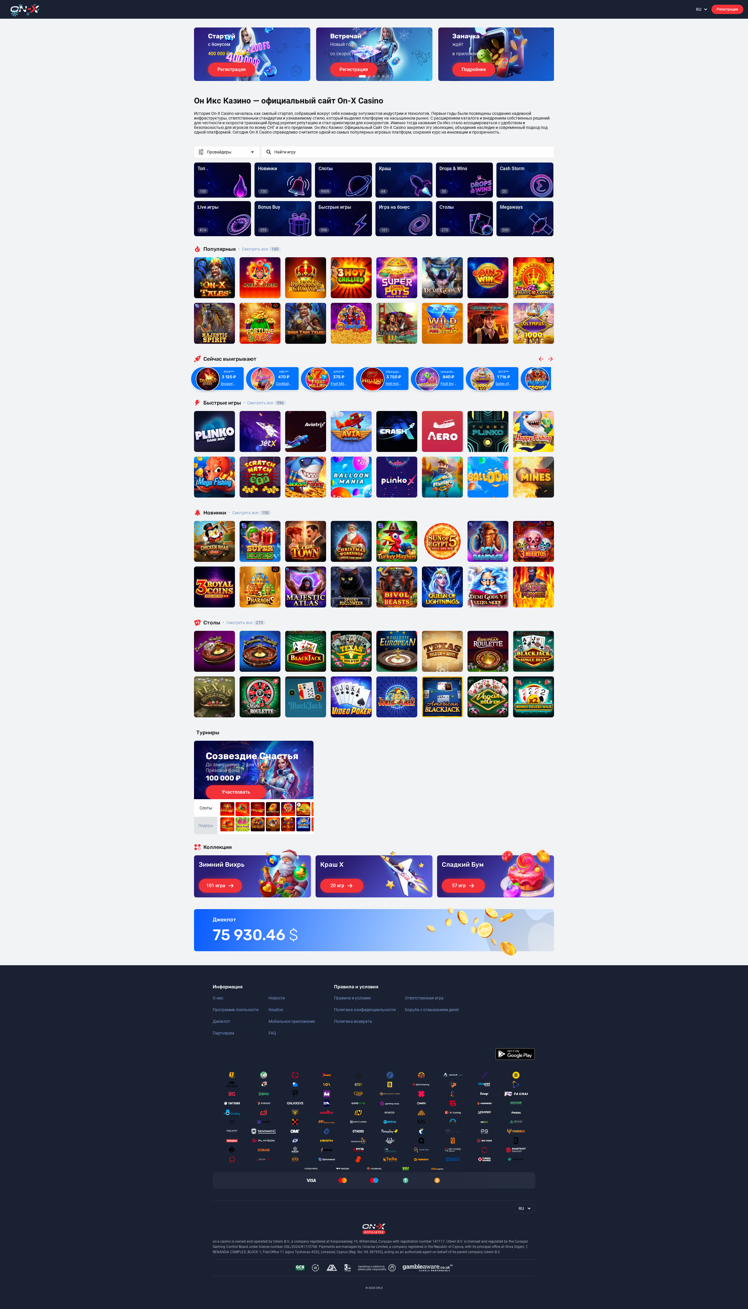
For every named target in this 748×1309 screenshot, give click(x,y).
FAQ (272, 1033)
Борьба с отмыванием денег (432, 1009)
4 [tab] (379, 76)
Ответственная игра (424, 998)
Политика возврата (353, 1021)
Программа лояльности (236, 1009)
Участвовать (236, 792)
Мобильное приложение (292, 1021)
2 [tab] (369, 76)
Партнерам (223, 1033)
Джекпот (221, 1021)
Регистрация (727, 9)
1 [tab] (362, 76)
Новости (277, 998)
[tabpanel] (252, 54)
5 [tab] (383, 76)
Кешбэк (276, 1009)
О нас (218, 998)
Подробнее (474, 69)
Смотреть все (258, 249)
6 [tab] (388, 76)
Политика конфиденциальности (365, 1009)
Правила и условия (352, 998)
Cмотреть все (263, 402)
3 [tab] (374, 76)
